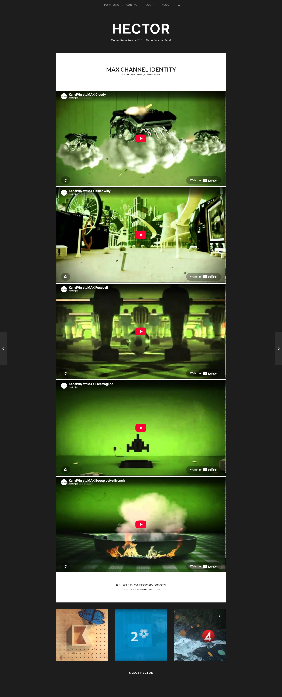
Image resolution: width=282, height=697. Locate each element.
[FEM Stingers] (278, 348)
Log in (150, 4)
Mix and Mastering (132, 74)
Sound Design (152, 74)
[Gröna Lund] (3, 348)
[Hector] (141, 28)
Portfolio (111, 4)
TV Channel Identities (147, 589)
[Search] (179, 5)
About (166, 4)
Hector (146, 672)
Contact (132, 4)
